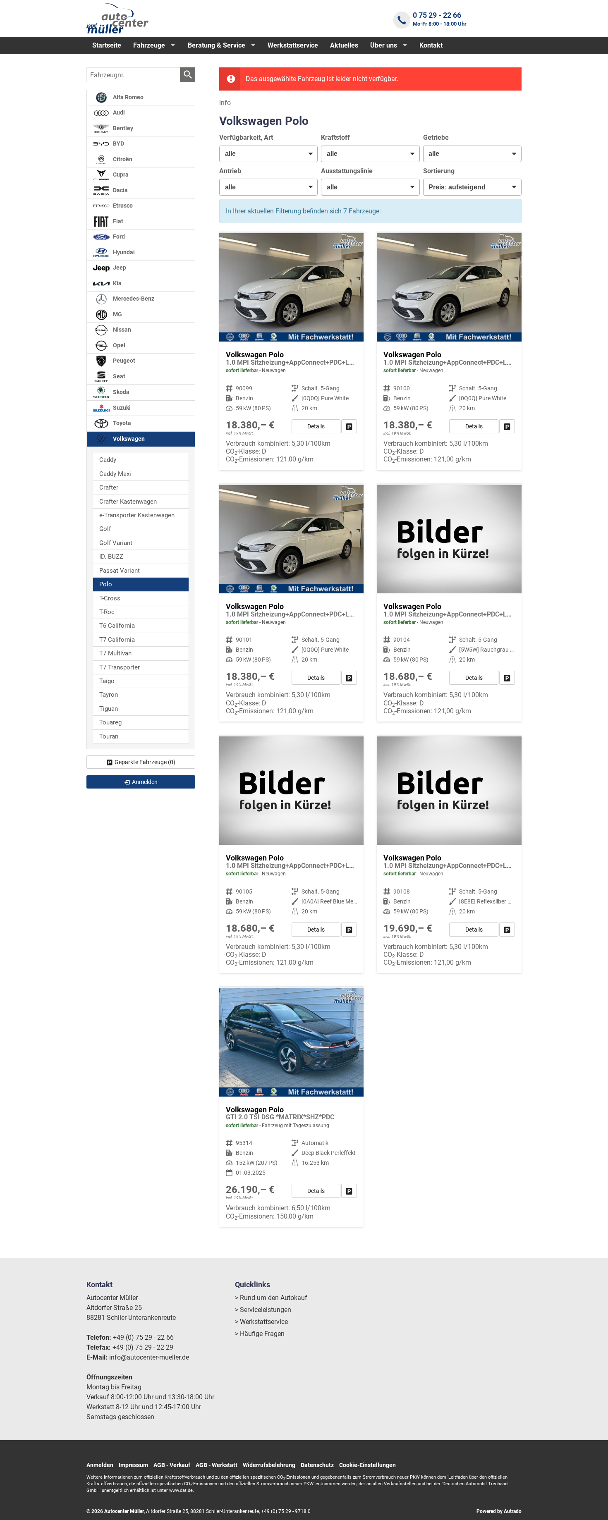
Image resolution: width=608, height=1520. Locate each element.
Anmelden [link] (145, 782)
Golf (105, 529)
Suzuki (121, 407)
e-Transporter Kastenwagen (137, 515)
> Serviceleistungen (263, 1310)
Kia (117, 283)
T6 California (117, 625)
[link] (349, 426)
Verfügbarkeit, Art (246, 137)
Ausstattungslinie (347, 171)
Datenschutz (317, 1465)
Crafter (108, 487)
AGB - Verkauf (171, 1465)
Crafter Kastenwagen (128, 501)
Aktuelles (344, 45)
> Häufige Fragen (260, 1334)
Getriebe (436, 137)
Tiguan (108, 708)
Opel (118, 345)
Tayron (108, 694)
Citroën (122, 159)
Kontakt (431, 45)
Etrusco (122, 205)
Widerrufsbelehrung (269, 1465)
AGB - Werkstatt (216, 1465)
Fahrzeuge (149, 45)
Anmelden (99, 1465)
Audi (118, 112)
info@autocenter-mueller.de (149, 1357)
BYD (118, 143)
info (225, 103)
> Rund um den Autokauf (271, 1298)
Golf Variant (115, 543)
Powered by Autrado (499, 1511)
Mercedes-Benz (133, 298)
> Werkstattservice (261, 1322)
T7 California (117, 639)
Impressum (133, 1465)
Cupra (120, 174)
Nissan (121, 329)
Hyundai (123, 252)
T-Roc (107, 612)
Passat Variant (119, 570)
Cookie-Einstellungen (367, 1465)
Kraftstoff (335, 137)
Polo (105, 584)
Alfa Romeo (128, 97)
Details (316, 426)
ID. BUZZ (111, 556)
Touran (108, 736)
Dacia (120, 190)
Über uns (383, 45)
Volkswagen (128, 438)
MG (117, 314)
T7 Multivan (115, 653)
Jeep (119, 267)
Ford (118, 236)
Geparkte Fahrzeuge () (145, 762)
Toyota (121, 423)
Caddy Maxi (115, 474)
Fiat (117, 221)
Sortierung (439, 171)
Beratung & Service (216, 45)
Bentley (122, 128)
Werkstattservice (293, 45)
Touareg (110, 722)
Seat (118, 376)
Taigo (107, 681)
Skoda (120, 392)
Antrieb (230, 171)
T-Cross (109, 598)
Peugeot (123, 360)
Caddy (107, 460)
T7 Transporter (119, 667)
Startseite (106, 45)
